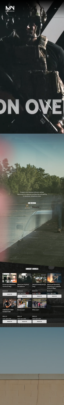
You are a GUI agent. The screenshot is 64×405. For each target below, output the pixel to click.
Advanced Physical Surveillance (23, 285)
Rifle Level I (35, 310)
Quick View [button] (24, 280)
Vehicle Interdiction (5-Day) (39, 285)
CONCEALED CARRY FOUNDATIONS (8, 310)
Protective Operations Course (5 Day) (9, 285)
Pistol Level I (21, 310)
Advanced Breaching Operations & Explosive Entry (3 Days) (54, 286)
